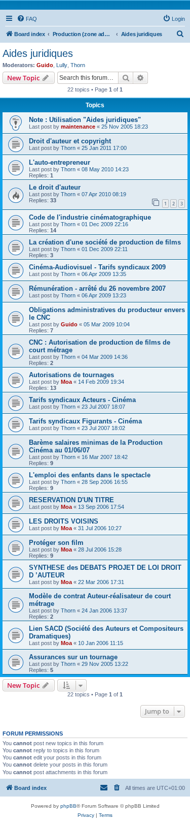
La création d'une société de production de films (105, 242)
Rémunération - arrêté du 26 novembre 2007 (97, 288)
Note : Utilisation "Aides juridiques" (85, 120)
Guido (44, 65)
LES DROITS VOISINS (63, 521)
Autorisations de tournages (71, 375)
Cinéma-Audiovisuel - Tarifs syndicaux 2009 (97, 267)
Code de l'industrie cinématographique (90, 217)
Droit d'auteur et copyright (70, 141)
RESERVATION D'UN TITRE (71, 500)
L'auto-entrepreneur (59, 162)
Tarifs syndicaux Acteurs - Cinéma (82, 400)
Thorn (77, 65)
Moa (66, 382)
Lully (61, 65)
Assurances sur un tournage (73, 657)
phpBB (68, 806)
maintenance (78, 127)
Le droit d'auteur (55, 187)
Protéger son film (56, 542)
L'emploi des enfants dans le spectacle (89, 475)
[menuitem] (27, 19)
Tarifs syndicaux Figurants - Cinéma (85, 421)
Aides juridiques (38, 53)
